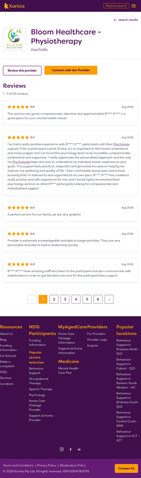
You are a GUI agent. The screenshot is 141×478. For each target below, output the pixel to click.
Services (6, 378)
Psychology (121, 144)
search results (128, 20)
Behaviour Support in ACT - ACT (128, 436)
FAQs (3, 372)
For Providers (96, 334)
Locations (7, 384)
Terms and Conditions (18, 465)
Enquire (92, 345)
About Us (6, 334)
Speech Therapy (40, 389)
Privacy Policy (46, 465)
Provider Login (97, 340)
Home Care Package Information (66, 338)
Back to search (116, 6)
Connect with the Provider (71, 70)
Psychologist (21, 162)
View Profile (39, 49)
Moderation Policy (73, 465)
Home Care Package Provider (37, 405)
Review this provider (22, 70)
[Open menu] (134, 6)
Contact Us (126, 468)
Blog (3, 340)
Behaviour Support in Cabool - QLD (125, 364)
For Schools (8, 356)
